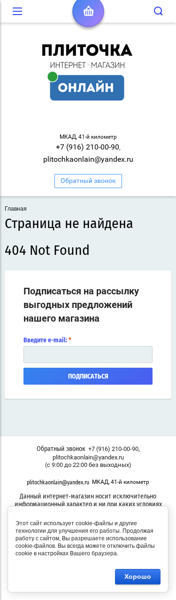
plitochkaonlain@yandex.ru (88, 159)
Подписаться (88, 376)
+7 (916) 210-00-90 (87, 146)
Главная (16, 208)
